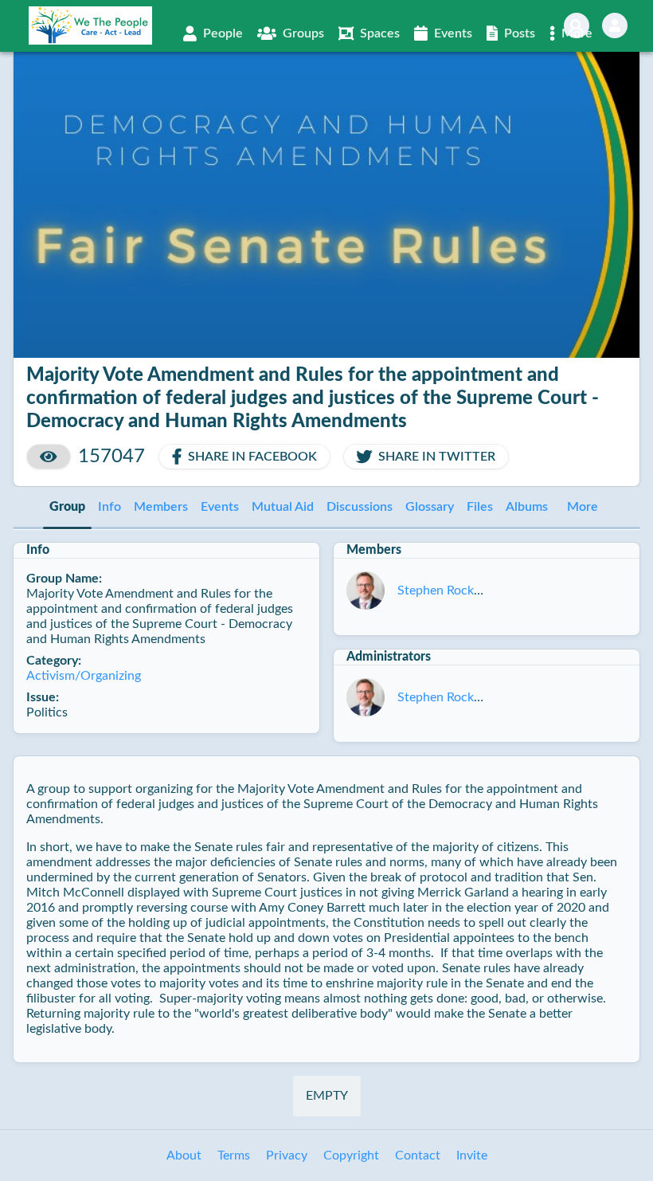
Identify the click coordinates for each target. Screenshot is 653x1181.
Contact (417, 1155)
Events (220, 506)
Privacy (286, 1155)
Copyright (351, 1155)
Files (480, 506)
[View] (48, 456)
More (582, 506)
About (183, 1155)
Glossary (429, 506)
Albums (527, 506)
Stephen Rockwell (447, 590)
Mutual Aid (283, 506)
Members (161, 506)
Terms (233, 1155)
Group (67, 506)
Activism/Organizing (83, 675)
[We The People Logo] (90, 25)
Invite (471, 1155)
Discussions (359, 506)
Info (109, 506)
